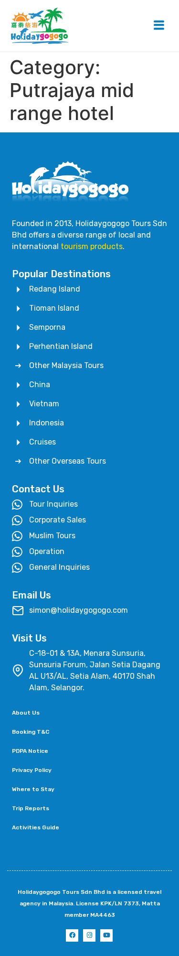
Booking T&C (30, 731)
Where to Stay (33, 789)
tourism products (92, 246)
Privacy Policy (32, 770)
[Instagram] (89, 935)
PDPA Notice (30, 751)
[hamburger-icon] (158, 26)
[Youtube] (106, 935)
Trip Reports (30, 808)
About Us (26, 712)
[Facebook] (72, 935)
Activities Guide (35, 827)
